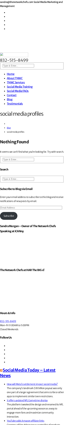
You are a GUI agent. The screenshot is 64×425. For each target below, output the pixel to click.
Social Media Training (20, 86)
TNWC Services (16, 82)
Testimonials (15, 103)
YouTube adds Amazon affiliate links (25, 420)
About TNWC (15, 78)
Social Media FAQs (18, 91)
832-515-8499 (8, 321)
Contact (12, 95)
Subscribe (9, 215)
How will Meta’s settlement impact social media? (32, 384)
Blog (10, 99)
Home (11, 74)
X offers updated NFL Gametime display (27, 400)
